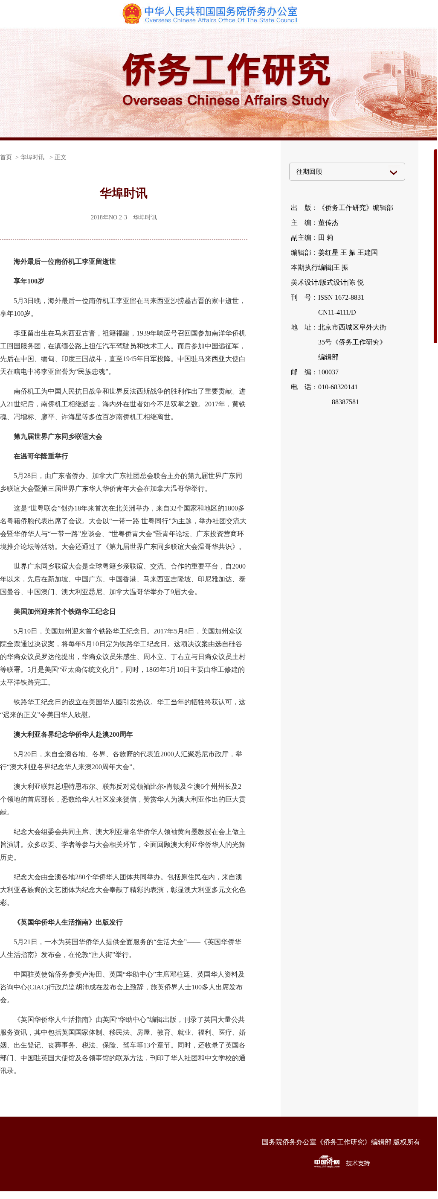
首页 (6, 157)
